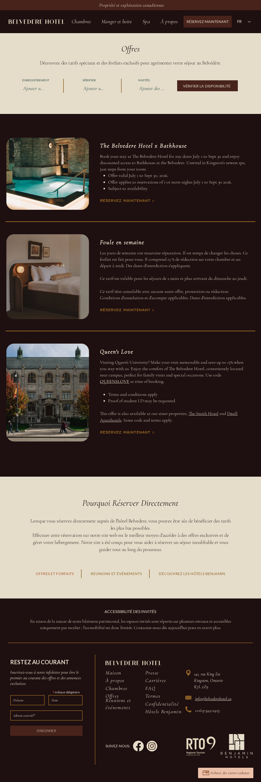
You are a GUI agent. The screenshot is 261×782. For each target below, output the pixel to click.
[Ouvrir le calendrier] (54, 88)
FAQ (150, 688)
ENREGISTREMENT (37, 80)
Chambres (116, 688)
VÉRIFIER (90, 80)
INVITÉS (144, 80)
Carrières (155, 680)
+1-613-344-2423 (207, 710)
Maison (113, 673)
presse (152, 673)
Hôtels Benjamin (163, 712)
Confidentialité (162, 704)
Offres (112, 696)
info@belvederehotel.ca (213, 698)
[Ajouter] (223, 680)
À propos (115, 680)
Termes (153, 696)
